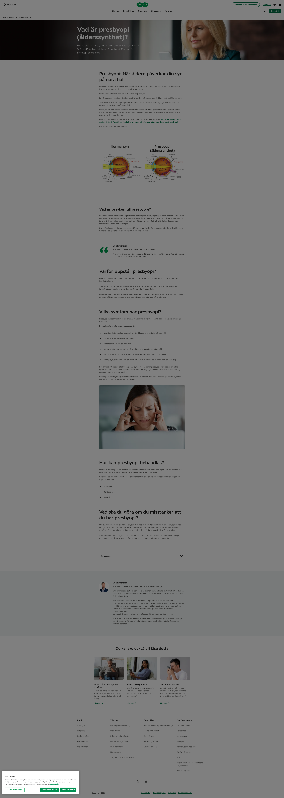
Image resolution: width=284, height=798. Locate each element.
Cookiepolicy (54, 784)
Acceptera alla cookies (49, 790)
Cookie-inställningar (15, 790)
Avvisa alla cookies (68, 790)
